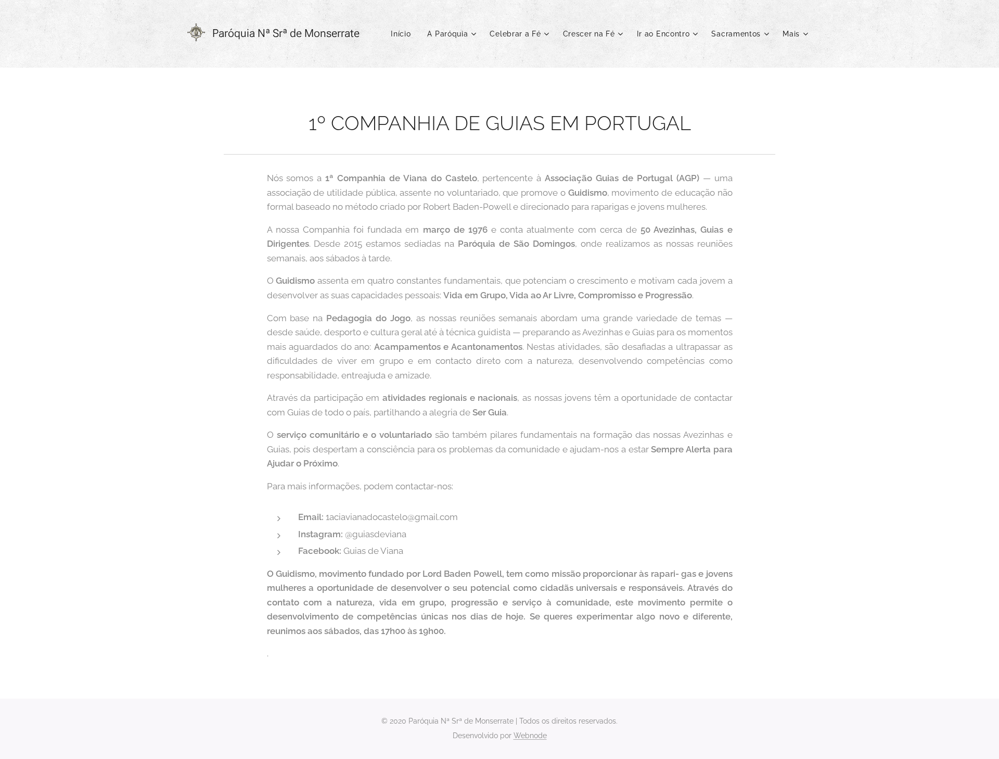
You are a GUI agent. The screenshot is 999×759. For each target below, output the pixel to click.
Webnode (530, 735)
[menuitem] (403, 34)
